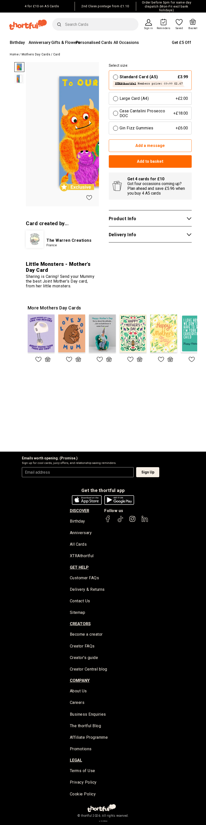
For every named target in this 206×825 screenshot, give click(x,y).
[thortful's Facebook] (108, 521)
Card (56, 54)
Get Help (79, 567)
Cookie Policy (83, 794)
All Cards (78, 544)
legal (76, 760)
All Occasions (126, 42)
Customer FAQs (84, 577)
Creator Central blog (88, 669)
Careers (77, 702)
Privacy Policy (83, 782)
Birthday (17, 42)
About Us (78, 691)
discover (79, 510)
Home (14, 54)
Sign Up (147, 472)
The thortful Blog (85, 725)
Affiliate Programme (89, 737)
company (80, 680)
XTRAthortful (82, 555)
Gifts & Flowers (65, 42)
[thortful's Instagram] (132, 521)
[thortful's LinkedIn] (144, 521)
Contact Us (80, 601)
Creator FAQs (82, 646)
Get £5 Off (181, 42)
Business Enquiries (88, 714)
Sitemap (77, 612)
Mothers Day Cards (36, 54)
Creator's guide (84, 657)
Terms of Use (82, 770)
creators (80, 623)
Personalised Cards (94, 42)
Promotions (81, 749)
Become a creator (86, 634)
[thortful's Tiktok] (120, 521)
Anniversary (39, 42)
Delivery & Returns (87, 589)
